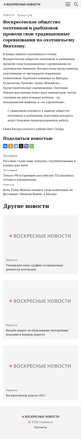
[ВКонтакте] (5, 146)
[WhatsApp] (31, 146)
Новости (8, 15)
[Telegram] (16, 146)
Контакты (40, 427)
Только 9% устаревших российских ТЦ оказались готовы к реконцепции (38, 177)
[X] (21, 146)
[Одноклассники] (10, 146)
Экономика (10, 156)
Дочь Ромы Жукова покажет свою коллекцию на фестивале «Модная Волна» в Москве (38, 192)
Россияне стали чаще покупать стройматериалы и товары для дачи (39, 163)
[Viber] (26, 146)
